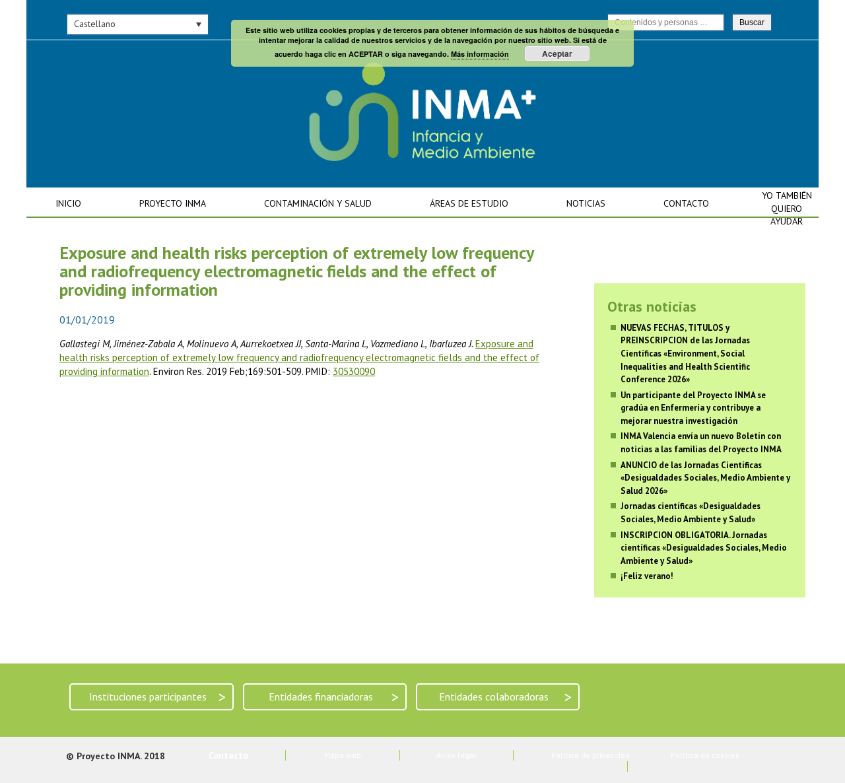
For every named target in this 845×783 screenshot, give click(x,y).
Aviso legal (456, 755)
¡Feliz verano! (647, 576)
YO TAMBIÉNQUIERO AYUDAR (787, 208)
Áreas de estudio (469, 203)
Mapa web (342, 755)
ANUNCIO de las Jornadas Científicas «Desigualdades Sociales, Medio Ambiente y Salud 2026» (705, 478)
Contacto (686, 203)
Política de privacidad (590, 755)
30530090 (354, 371)
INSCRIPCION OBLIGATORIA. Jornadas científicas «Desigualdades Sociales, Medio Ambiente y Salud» (704, 547)
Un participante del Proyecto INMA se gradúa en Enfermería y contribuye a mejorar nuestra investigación (693, 408)
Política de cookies (705, 755)
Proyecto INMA (172, 203)
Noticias (585, 203)
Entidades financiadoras (334, 696)
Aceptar (557, 53)
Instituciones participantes (157, 696)
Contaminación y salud (318, 203)
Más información (480, 54)
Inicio (68, 203)
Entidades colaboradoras (505, 696)
